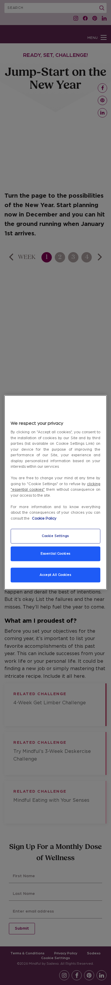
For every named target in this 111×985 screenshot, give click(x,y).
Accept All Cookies (55, 575)
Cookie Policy (44, 518)
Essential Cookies (55, 554)
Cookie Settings (55, 536)
